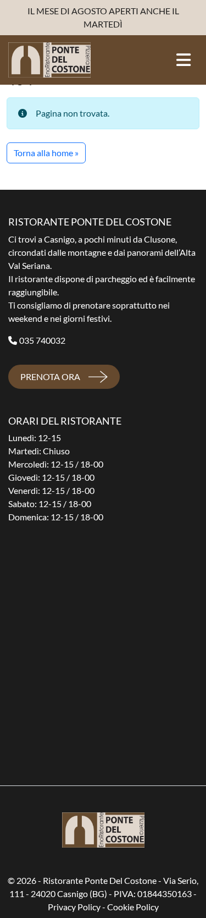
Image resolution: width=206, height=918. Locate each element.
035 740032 (42, 340)
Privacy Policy (74, 906)
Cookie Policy (133, 906)
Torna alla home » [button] (46, 152)
